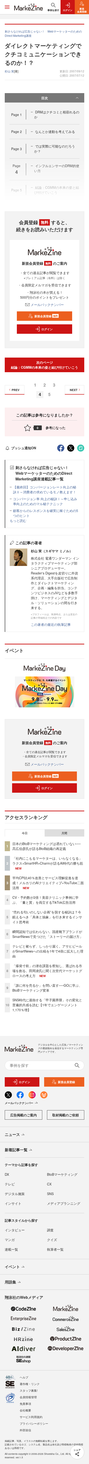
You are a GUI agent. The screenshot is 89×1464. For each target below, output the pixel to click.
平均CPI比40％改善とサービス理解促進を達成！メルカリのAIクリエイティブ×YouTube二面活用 (48, 882)
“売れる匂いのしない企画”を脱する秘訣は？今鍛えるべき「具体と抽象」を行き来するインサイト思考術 (47, 917)
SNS (50, 1193)
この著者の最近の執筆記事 (51, 624)
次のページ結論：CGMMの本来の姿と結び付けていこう (44, 365)
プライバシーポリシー (34, 1423)
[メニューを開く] (7, 7)
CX (49, 1184)
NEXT (73, 390)
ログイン (47, 329)
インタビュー (15, 1230)
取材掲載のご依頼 (65, 1115)
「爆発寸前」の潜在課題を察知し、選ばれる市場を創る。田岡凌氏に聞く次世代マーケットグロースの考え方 (47, 970)
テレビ (10, 1184)
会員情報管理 (28, 1397)
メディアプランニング (63, 1203)
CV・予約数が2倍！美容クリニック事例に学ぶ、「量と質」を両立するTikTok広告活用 (45, 900)
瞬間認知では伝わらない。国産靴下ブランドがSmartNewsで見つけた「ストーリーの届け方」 (47, 934)
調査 (50, 1230)
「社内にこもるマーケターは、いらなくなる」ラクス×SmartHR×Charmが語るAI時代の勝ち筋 (47, 861)
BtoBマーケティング (62, 1174)
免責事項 (25, 1404)
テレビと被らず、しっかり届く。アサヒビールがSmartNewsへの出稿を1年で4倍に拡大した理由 (47, 951)
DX (7, 1174)
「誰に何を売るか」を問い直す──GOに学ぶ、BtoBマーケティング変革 (47, 988)
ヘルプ (24, 1377)
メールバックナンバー (47, 304)
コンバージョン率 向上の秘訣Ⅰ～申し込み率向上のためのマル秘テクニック (45, 501)
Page (16, 114)
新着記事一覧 (16, 1149)
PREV (15, 390)
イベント (12, 1266)
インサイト (13, 1203)
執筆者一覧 (55, 1249)
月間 (64, 833)
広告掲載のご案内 (23, 1115)
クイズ (52, 1239)
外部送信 (25, 1430)
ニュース (12, 1134)
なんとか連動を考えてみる (55, 131)
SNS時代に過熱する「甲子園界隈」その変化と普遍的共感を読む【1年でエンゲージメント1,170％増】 (47, 1005)
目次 (44, 97)
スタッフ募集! (28, 1390)
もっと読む (18, 520)
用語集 (10, 1282)
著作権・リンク (30, 1384)
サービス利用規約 (31, 1417)
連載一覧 (11, 1249)
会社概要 (25, 1410)
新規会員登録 (46, 316)
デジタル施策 (15, 1193)
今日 (25, 833)
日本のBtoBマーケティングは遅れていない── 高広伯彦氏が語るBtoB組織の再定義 (46, 846)
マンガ (10, 1239)
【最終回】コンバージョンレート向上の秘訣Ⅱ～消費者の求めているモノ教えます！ (44, 489)
